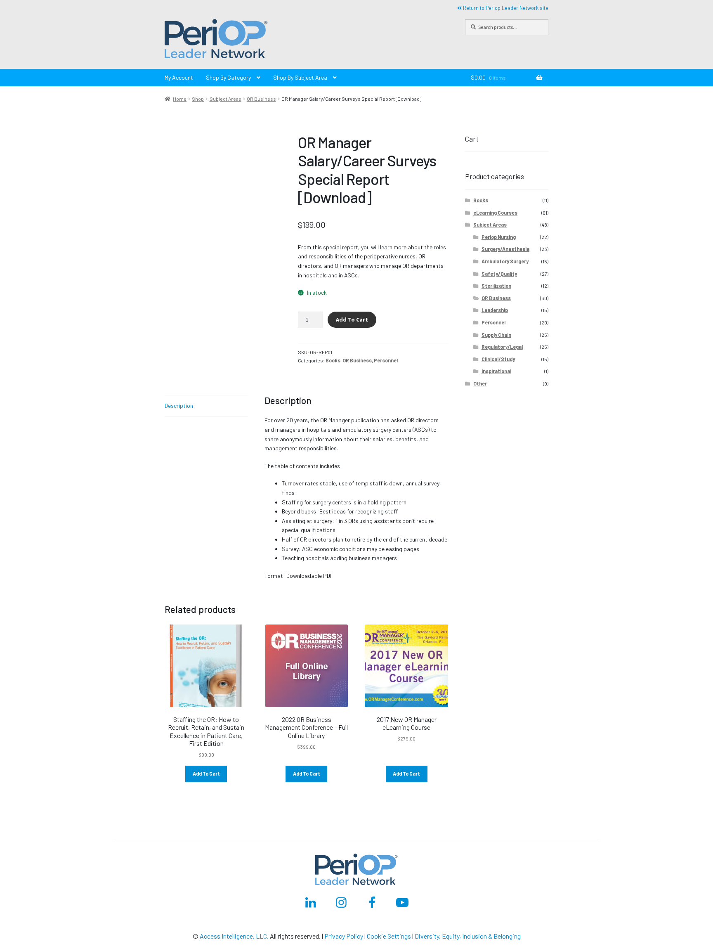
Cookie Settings (389, 936)
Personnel (386, 360)
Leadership (495, 310)
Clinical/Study (498, 359)
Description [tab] (179, 405)
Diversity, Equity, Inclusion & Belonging (468, 936)
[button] (216, 40)
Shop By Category (228, 77)
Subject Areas (225, 99)
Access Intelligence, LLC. (234, 936)
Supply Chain (496, 335)
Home (180, 99)
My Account (179, 77)
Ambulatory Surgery (505, 261)
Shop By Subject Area (300, 77)
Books (333, 360)
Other (480, 383)
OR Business (261, 99)
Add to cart (352, 319)
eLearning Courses (495, 212)
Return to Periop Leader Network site (505, 8)
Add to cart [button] (206, 773)
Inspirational (496, 371)
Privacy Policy (343, 936)
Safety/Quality (499, 274)
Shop (198, 99)
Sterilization (496, 286)
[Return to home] (307, 40)
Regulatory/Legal (502, 347)
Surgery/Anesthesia (505, 249)
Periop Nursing (499, 237)
